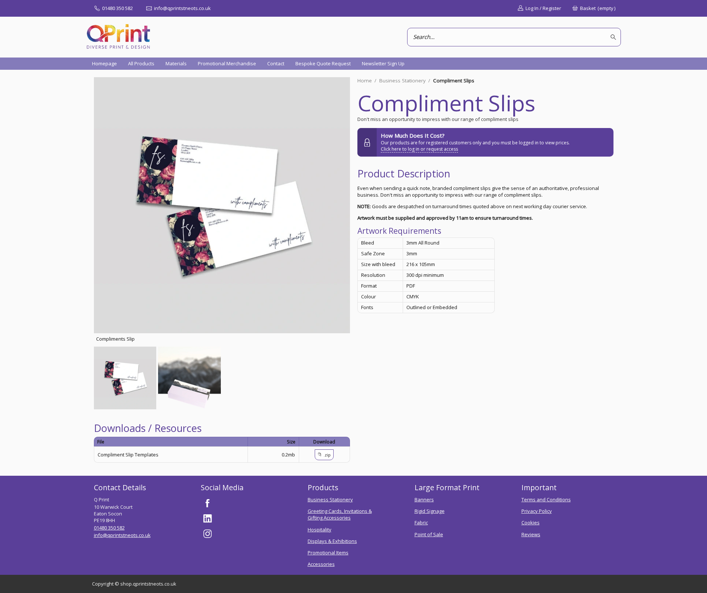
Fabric (421, 522)
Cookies (530, 522)
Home (364, 80)
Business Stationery (402, 80)
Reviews (530, 534)
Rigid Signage (430, 511)
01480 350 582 (109, 527)
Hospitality (319, 529)
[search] (614, 37)
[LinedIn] (208, 518)
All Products (141, 63)
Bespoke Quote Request (323, 63)
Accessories (321, 564)
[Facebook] (208, 503)
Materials (176, 63)
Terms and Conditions (546, 499)
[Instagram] (208, 534)
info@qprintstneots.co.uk (122, 535)
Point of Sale (429, 534)
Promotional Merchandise (227, 63)
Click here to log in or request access (419, 149)
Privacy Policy (536, 511)
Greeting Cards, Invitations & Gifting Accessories (340, 514)
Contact (275, 63)
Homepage (104, 63)
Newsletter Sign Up (383, 63)
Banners (424, 499)
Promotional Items (328, 552)
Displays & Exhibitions (332, 541)
